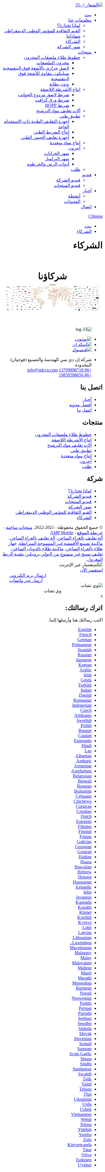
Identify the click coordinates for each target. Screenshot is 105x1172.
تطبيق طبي (69, 116)
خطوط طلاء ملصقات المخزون (52, 57)
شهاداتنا (73, 36)
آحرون (74, 148)
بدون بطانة (59, 84)
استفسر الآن (91, 570)
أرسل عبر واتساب (26, 580)
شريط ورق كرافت (52, 100)
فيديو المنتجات (67, 185)
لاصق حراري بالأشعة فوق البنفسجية (36, 68)
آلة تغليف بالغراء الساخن (80, 538)
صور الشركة (68, 46)
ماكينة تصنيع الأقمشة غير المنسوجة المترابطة (61, 543)
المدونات (72, 201)
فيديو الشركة (68, 180)
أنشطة (74, 196)
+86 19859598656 (75, 375)
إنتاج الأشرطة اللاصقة (60, 89)
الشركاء (73, 41)
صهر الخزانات (56, 153)
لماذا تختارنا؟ (68, 25)
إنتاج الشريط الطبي (51, 132)
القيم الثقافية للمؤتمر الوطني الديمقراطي (42, 30)
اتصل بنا (84, 410)
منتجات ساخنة (19, 527)
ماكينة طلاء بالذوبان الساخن (38, 548)
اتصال (86, 206)
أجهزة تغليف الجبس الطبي (45, 137)
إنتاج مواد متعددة (65, 142)
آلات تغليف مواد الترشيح (58, 110)
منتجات (85, 52)
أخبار (87, 190)
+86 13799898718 (75, 370)
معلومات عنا (80, 20)
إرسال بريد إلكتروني (27, 575)
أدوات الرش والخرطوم (48, 164)
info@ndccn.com (42, 370)
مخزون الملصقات (52, 62)
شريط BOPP (57, 105)
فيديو (87, 174)
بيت (88, 14)
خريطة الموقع (90, 532)
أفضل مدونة (80, 404)
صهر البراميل (57, 158)
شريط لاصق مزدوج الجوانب (43, 94)
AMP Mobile (61, 532)
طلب (75, 169)
